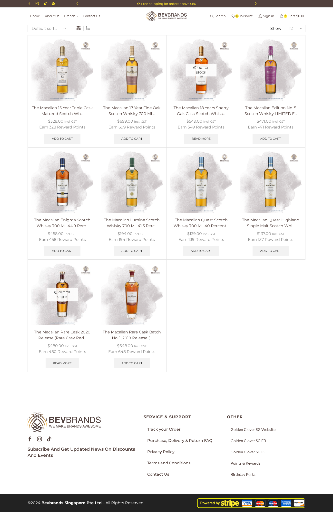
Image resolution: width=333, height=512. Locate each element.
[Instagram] (37, 4)
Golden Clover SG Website (253, 429)
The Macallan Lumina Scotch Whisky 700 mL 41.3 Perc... (132, 223)
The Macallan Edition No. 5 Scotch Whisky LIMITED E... (271, 111)
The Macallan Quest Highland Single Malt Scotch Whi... (270, 223)
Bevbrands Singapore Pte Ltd (71, 503)
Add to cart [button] (62, 138)
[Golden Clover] (53, 4)
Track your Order (164, 429)
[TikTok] (45, 4)
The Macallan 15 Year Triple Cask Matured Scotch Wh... (62, 111)
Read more (201, 138)
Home (35, 16)
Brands (69, 16)
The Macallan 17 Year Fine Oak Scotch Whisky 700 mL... (132, 111)
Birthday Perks (243, 474)
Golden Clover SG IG (248, 451)
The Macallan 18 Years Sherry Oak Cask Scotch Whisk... (201, 111)
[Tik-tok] (49, 439)
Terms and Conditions (168, 463)
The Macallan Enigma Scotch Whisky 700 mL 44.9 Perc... (62, 223)
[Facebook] (29, 4)
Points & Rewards (245, 463)
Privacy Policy (161, 451)
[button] (77, 3)
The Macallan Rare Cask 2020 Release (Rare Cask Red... (62, 335)
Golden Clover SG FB (248, 440)
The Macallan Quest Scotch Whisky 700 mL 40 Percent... (201, 223)
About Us (52, 16)
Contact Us (91, 16)
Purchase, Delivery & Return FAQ (179, 440)
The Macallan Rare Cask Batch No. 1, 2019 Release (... (132, 335)
